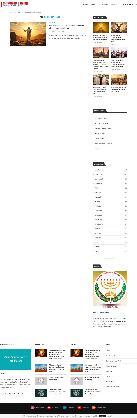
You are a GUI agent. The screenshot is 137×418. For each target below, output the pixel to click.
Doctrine (111, 192)
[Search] (136, 4)
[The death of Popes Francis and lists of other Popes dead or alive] (101, 79)
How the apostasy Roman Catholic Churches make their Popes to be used (118, 63)
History (111, 201)
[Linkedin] (127, 4)
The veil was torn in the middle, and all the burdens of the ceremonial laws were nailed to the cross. (57, 354)
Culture (111, 188)
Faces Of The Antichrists (103, 128)
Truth (111, 242)
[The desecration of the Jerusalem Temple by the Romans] (119, 79)
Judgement (111, 210)
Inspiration (111, 206)
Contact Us (109, 376)
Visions (111, 251)
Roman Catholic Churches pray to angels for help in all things (118, 39)
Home (85, 5)
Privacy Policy (110, 381)
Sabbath (97, 149)
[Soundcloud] (132, 4)
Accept (102, 416)
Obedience (111, 215)
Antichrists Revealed (102, 123)
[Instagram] (123, 4)
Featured (111, 197)
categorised (111, 179)
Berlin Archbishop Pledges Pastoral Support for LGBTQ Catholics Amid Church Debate (100, 64)
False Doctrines (100, 133)
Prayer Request (111, 366)
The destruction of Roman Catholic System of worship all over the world (57, 368)
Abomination (111, 170)
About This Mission (112, 356)
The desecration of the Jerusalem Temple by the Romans (118, 89)
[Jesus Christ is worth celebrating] (41, 381)
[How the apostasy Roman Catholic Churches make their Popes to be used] (119, 52)
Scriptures (111, 233)
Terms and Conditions (113, 386)
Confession (111, 183)
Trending (111, 237)
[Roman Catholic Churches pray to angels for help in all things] (119, 27)
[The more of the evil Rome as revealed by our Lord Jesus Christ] (101, 27)
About (93, 5)
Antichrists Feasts (101, 118)
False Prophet (100, 138)
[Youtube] (130, 4)
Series (113, 5)
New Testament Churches (103, 144)
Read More (111, 416)
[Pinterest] (125, 4)
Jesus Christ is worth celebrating (56, 379)
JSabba (53, 31)
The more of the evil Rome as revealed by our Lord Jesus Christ (100, 38)
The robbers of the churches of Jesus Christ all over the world (57, 392)
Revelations (111, 224)
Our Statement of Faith (113, 361)
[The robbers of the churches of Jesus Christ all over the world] (41, 393)
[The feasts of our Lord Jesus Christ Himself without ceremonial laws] (28, 34)
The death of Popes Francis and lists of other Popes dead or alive (99, 90)
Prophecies (111, 219)
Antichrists (111, 174)
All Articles (103, 5)
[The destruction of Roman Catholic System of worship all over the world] (41, 368)
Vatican (111, 247)
